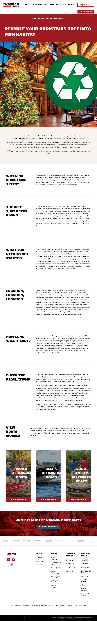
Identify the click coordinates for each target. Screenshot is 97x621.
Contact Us (84, 564)
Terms (54, 617)
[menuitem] (40, 559)
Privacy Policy (61, 617)
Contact (71, 5)
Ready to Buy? (85, 576)
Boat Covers (70, 564)
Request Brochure (48, 527)
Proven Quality (56, 568)
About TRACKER (54, 558)
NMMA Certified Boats (56, 563)
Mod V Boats (40, 557)
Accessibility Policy (73, 618)
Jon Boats (39, 565)
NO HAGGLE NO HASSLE (86, 571)
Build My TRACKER (39, 5)
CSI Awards (69, 560)
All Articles (69, 571)
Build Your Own (85, 567)
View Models (18, 499)
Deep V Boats (40, 561)
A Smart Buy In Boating (85, 580)
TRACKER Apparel (85, 594)
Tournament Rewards (55, 581)
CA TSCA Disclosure (85, 618)
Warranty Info (55, 577)
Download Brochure (84, 589)
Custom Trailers (71, 567)
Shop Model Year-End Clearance (48, 18)
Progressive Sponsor (55, 586)
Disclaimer (69, 617)
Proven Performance (55, 572)
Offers (51, 5)
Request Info (86, 5)
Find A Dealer (86, 11)
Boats (27, 5)
